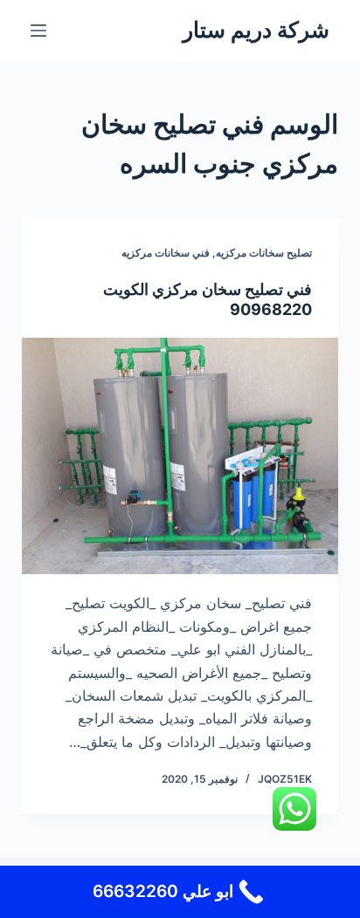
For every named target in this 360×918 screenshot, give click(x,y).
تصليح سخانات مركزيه (264, 252)
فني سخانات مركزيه (165, 252)
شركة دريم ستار (256, 30)
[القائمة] (38, 30)
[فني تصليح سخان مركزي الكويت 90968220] (180, 456)
